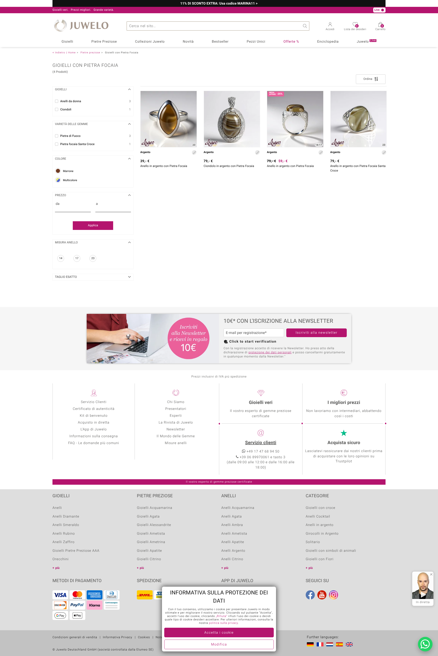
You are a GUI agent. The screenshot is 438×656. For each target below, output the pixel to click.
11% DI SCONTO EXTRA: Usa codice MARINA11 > (219, 3)
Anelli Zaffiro (63, 542)
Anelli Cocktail (318, 516)
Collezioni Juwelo (150, 41)
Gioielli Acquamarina (154, 507)
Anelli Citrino (232, 559)
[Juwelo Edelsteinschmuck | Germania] (311, 644)
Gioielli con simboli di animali (331, 550)
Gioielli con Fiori (320, 559)
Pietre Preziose (104, 41)
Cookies (144, 637)
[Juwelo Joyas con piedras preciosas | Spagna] (340, 644)
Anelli (57, 507)
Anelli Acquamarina (237, 507)
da (58, 204)
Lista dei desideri (355, 28)
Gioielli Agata (148, 516)
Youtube (321, 594)
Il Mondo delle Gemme (176, 436)
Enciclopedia (328, 41)
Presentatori (175, 408)
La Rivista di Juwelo (176, 422)
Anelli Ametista (234, 533)
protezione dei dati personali (270, 352)
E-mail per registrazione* (246, 333)
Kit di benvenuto (94, 415)
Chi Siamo (175, 402)
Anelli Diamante (65, 516)
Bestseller (220, 41)
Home (72, 53)
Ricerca (304, 26)
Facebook (310, 594)
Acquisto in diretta (93, 422)
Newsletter (176, 429)
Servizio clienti (260, 443)
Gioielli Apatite (149, 550)
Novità (188, 41)
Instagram (333, 594)
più (57, 568)
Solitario (313, 542)
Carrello (380, 28)
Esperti (176, 415)
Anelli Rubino (63, 533)
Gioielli (67, 41)
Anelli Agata (231, 516)
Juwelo (366, 41)
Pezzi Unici (256, 41)
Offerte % (291, 41)
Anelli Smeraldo (65, 525)
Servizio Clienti (93, 402)
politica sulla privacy (223, 623)
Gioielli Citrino (149, 559)
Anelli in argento (320, 525)
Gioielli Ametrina (151, 542)
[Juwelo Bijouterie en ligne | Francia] (321, 644)
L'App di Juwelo (94, 429)
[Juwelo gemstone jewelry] (350, 644)
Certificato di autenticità (94, 408)
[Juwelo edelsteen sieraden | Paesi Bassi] (330, 644)
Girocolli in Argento (322, 533)
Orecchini (60, 559)
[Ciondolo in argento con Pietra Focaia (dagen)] (232, 119)
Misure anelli (176, 443)
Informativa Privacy (117, 637)
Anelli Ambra (232, 525)
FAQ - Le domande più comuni (93, 443)
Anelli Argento (233, 550)
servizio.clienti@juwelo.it (169, 10)
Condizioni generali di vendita (74, 637)
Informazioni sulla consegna (93, 436)
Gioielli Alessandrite (154, 525)
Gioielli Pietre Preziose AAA (75, 550)
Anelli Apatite (232, 542)
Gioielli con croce (320, 507)
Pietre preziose (90, 53)
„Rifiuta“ (221, 616)
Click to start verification (252, 341)
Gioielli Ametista (151, 533)
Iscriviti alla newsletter (317, 332)
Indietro (60, 53)
